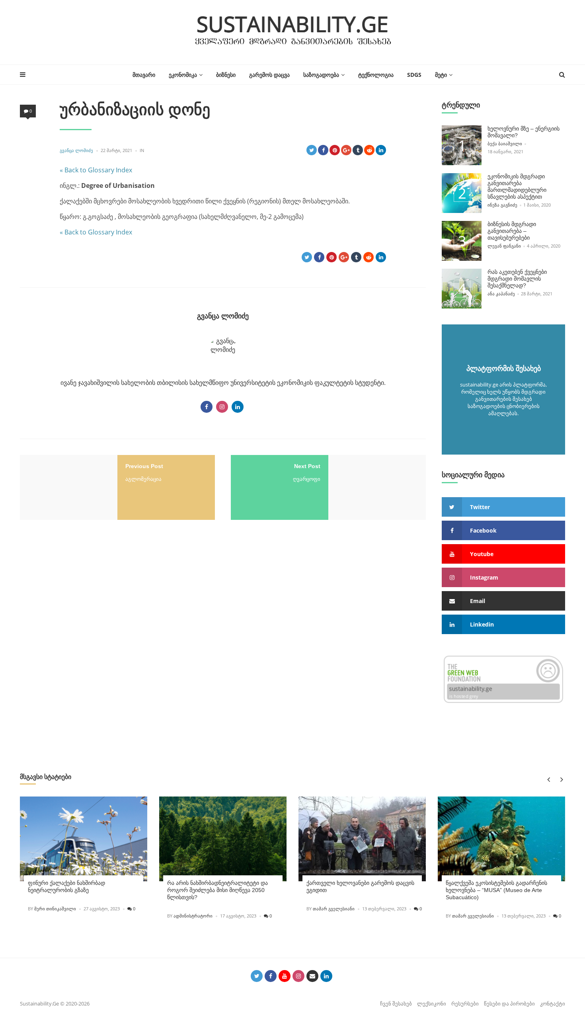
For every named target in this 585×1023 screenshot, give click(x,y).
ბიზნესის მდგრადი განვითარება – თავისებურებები (512, 231)
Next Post (307, 466)
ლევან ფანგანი (504, 246)
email (477, 601)
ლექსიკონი (431, 1003)
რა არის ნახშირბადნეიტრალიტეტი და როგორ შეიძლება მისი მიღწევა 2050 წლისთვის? (217, 890)
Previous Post (144, 466)
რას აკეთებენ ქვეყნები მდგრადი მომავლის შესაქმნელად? (517, 279)
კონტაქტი (552, 1003)
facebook (483, 530)
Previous (548, 779)
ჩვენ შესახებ (396, 1003)
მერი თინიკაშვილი (55, 909)
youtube (481, 554)
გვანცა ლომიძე (76, 150)
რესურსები (465, 1003)
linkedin (482, 624)
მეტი (441, 74)
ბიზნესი (226, 74)
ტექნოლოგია (376, 74)
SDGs (414, 74)
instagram (484, 577)
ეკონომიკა (183, 74)
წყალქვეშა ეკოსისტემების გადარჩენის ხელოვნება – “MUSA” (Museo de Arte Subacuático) (496, 890)
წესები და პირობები (509, 1003)
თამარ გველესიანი (334, 909)
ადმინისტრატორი (193, 916)
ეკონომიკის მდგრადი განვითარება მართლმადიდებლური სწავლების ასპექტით (517, 186)
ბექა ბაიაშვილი (505, 143)
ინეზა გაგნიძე (502, 205)
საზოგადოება (321, 74)
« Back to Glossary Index (96, 170)
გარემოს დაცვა (269, 74)
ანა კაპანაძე (501, 294)
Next (560, 779)
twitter (480, 507)
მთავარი (144, 74)
